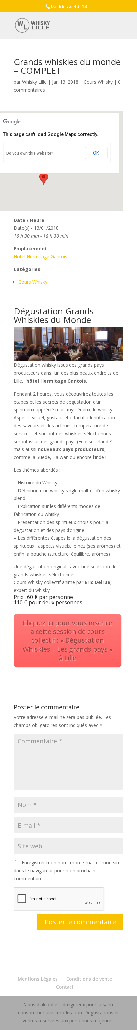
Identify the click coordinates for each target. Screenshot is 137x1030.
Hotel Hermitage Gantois (40, 256)
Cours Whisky (98, 82)
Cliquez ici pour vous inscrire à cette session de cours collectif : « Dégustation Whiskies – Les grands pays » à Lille (68, 640)
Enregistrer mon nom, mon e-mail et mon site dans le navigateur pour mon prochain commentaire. (67, 870)
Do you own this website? (29, 153)
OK (96, 153)
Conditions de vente (89, 979)
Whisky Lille (34, 82)
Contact (65, 987)
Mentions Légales (38, 979)
